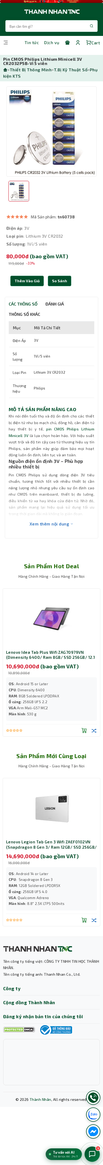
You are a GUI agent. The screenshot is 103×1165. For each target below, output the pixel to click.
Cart (95, 42)
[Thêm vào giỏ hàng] (84, 730)
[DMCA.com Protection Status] (19, 1029)
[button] (59, 281)
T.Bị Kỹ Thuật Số (71, 69)
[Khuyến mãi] (67, 42)
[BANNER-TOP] (51, 1)
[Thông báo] (55, 1030)
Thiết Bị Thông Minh (31, 69)
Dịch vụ (51, 42)
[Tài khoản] (78, 42)
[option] (51, 131)
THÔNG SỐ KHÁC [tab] (24, 314)
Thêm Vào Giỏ (27, 281)
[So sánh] (94, 730)
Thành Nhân (40, 1099)
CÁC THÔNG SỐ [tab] (23, 303)
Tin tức (32, 42)
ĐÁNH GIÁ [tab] (54, 303)
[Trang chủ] (5, 69)
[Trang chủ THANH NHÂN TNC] (51, 11)
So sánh (59, 281)
